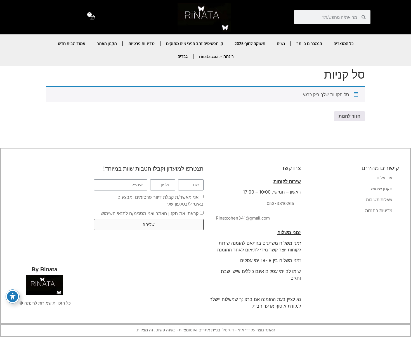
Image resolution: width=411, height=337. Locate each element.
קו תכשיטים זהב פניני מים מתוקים (194, 43)
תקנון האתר (107, 43)
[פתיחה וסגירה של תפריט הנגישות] (12, 296)
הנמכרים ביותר (309, 43)
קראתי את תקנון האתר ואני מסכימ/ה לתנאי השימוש (150, 213)
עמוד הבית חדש (71, 43)
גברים (183, 56)
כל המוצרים (344, 43)
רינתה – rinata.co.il (216, 56)
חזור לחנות (349, 116)
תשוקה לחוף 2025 (250, 43)
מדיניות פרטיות (141, 43)
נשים (281, 43)
